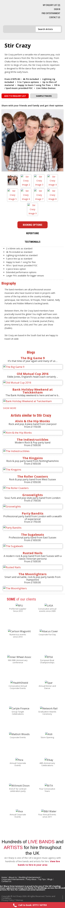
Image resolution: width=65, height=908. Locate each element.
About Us (13, 877)
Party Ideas (31, 879)
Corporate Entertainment (13, 879)
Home (4, 877)
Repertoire (32, 233)
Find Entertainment (51, 13)
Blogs (49, 879)
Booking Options (32, 224)
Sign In (57, 9)
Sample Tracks (44, 96)
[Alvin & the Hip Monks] (32, 432)
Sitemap (19, 900)
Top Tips (42, 879)
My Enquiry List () (51, 5)
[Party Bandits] (32, 527)
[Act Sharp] (18, 12)
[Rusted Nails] (32, 567)
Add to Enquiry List (15, 96)
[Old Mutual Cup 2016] (32, 382)
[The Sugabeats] (32, 546)
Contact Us (54, 17)
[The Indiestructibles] (32, 451)
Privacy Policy (8, 900)
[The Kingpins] (32, 469)
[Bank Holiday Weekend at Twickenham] (32, 401)
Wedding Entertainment (29, 877)
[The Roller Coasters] (32, 488)
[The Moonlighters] (32, 588)
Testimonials (32, 241)
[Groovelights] (32, 506)
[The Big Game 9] (32, 367)
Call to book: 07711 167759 (32, 905)
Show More (9, 408)
